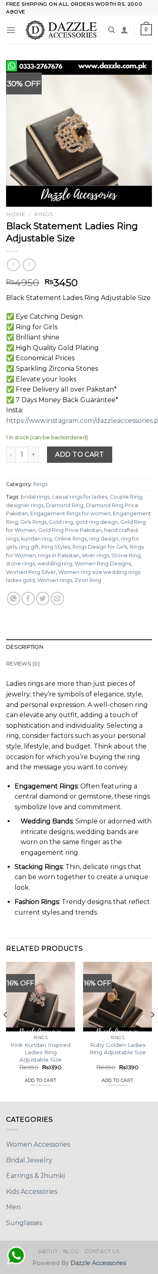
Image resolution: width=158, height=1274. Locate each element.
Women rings (54, 580)
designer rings (24, 505)
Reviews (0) (23, 664)
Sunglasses (24, 1223)
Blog (71, 1251)
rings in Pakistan (58, 555)
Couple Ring (126, 497)
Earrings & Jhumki (35, 1176)
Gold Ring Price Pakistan (70, 530)
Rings (43, 214)
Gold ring (61, 522)
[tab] (79, 647)
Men (13, 1207)
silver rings (95, 555)
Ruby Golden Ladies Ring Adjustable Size (118, 1048)
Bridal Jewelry (29, 1160)
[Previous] (6, 1031)
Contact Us (102, 1251)
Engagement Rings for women (70, 513)
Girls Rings (33, 522)
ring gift (29, 547)
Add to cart (79, 454)
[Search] (111, 30)
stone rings (20, 563)
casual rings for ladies (79, 497)
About (48, 1251)
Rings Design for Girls (100, 547)
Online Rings (70, 539)
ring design (103, 539)
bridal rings (35, 497)
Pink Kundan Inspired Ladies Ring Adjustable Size (40, 1052)
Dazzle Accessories (98, 1263)
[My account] (124, 30)
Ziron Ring (88, 580)
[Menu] (11, 30)
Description (24, 647)
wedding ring (54, 563)
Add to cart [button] (41, 1080)
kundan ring (36, 539)
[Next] (152, 1031)
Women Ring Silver (31, 572)
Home (16, 214)
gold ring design (96, 522)
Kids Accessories (31, 1191)
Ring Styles (55, 547)
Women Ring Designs (103, 563)
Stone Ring (126, 555)
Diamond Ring (64, 505)
